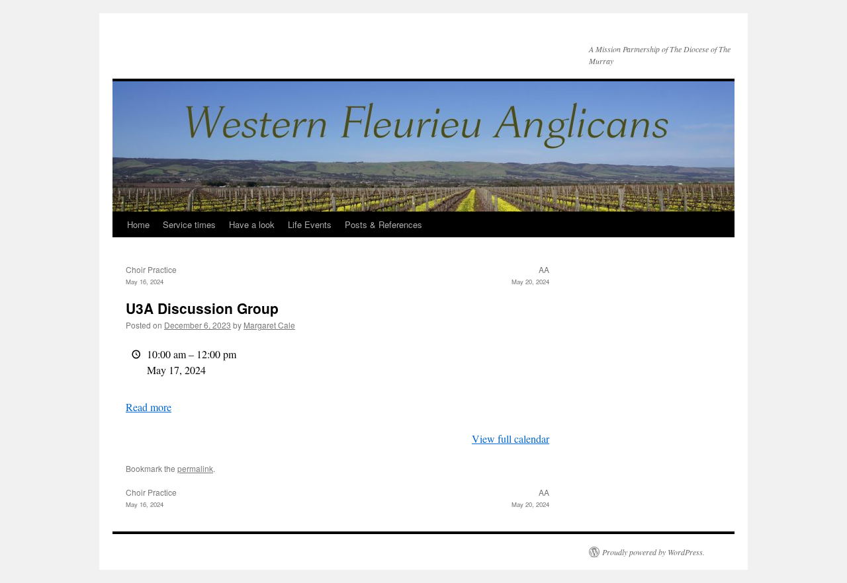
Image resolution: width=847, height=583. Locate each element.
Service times (189, 224)
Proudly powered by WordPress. (653, 552)
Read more (148, 407)
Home (138, 224)
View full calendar (510, 439)
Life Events (310, 224)
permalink (195, 468)
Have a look (252, 224)
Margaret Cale (269, 324)
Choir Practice (151, 275)
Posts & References (383, 224)
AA (530, 275)
